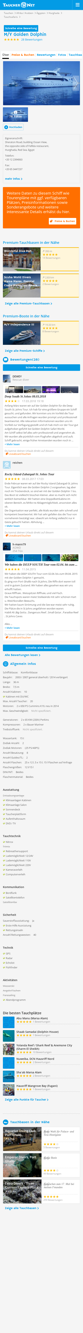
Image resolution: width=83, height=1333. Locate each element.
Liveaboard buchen (19, 453)
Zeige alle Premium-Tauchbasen (27, 304)
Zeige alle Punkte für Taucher (25, 1100)
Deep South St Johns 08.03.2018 (25, 396)
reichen (17, 462)
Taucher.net (19, 5)
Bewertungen (46, 55)
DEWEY (17, 376)
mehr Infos (12, 179)
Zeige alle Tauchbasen (20, 1208)
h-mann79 (19, 544)
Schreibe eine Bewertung (21, 28)
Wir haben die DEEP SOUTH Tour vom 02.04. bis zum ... (41, 564)
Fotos (62, 55)
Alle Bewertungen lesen (21, 655)
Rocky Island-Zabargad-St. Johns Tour (29, 474)
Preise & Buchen (23, 55)
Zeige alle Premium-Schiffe (23, 351)
